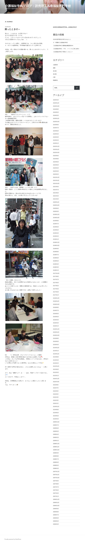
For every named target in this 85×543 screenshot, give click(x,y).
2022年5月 (56, 165)
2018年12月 (56, 242)
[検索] (77, 88)
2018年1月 (56, 270)
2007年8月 (56, 484)
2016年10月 (56, 304)
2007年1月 (56, 496)
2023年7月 (56, 127)
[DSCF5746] (24, 351)
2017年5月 (56, 285)
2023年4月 (56, 134)
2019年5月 (56, 230)
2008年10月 (56, 449)
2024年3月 (56, 115)
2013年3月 (56, 360)
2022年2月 (56, 174)
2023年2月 (56, 140)
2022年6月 (56, 162)
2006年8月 (56, 511)
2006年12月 (56, 499)
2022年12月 (56, 146)
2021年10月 (56, 183)
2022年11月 (56, 149)
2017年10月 (56, 273)
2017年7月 (56, 279)
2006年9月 (56, 508)
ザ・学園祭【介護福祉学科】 (60, 42)
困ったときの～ (12, 29)
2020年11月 (56, 202)
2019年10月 (56, 217)
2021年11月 (56, 180)
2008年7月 (56, 459)
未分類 (55, 71)
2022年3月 (56, 171)
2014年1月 (56, 350)
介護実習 (55, 64)
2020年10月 (56, 205)
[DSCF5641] (24, 247)
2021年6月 (56, 192)
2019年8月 (56, 220)
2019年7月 (56, 223)
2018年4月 (56, 264)
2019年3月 (56, 233)
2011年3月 (56, 400)
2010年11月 (56, 406)
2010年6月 (56, 412)
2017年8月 (56, 276)
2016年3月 (56, 323)
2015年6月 (56, 341)
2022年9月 (56, 155)
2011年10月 (56, 381)
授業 (54, 68)
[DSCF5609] (24, 155)
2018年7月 (56, 254)
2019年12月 (56, 214)
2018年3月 (56, 267)
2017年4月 (56, 288)
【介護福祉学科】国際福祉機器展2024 (63, 45)
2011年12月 (56, 378)
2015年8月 (56, 338)
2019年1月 (56, 239)
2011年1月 (56, 403)
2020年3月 (56, 211)
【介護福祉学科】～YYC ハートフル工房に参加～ (66, 48)
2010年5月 (56, 415)
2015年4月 (56, 344)
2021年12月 (56, 177)
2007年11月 (56, 474)
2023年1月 (56, 143)
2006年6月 (56, 518)
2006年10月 (56, 505)
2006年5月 (56, 521)
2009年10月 (56, 422)
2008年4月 (56, 468)
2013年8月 (56, 357)
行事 (54, 77)
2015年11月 (56, 332)
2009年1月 (56, 440)
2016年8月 (56, 307)
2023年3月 (56, 137)
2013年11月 (56, 353)
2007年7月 (56, 487)
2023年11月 (56, 118)
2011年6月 (56, 391)
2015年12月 (56, 329)
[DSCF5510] (24, 112)
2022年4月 (56, 168)
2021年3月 (56, 199)
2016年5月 (56, 316)
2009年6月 (56, 428)
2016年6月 (56, 313)
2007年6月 (56, 490)
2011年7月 (56, 388)
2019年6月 (56, 227)
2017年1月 (56, 295)
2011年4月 (56, 397)
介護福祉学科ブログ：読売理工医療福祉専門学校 (38, 6)
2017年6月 (56, 282)
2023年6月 (56, 131)
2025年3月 (56, 100)
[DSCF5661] (24, 278)
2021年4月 (56, 196)
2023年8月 (56, 124)
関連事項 (55, 80)
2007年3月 (56, 493)
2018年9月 (56, 248)
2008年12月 (56, 443)
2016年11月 (56, 301)
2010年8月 (56, 409)
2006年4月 (56, 524)
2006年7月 (56, 515)
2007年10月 (56, 477)
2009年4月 (56, 434)
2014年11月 (56, 347)
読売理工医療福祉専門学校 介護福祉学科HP (65, 27)
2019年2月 (56, 236)
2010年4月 (56, 419)
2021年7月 (56, 189)
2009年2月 (56, 437)
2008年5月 (56, 465)
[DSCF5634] (24, 185)
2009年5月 (56, 431)
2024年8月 (56, 109)
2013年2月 (56, 363)
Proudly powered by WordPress (12, 539)
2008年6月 (56, 462)
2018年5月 (56, 261)
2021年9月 (56, 186)
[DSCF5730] (24, 320)
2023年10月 (56, 121)
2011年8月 (56, 384)
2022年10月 (56, 152)
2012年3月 (56, 372)
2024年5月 (56, 112)
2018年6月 (56, 257)
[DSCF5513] (24, 82)
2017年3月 (56, 292)
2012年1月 (56, 375)
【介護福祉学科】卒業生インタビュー (63, 51)
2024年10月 (56, 106)
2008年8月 (56, 456)
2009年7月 (56, 425)
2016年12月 (56, 298)
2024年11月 (56, 103)
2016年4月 (56, 319)
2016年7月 (56, 310)
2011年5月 (56, 394)
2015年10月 (56, 335)
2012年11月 (56, 366)
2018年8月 (56, 251)
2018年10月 (56, 245)
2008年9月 (56, 453)
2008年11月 (56, 446)
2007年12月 (56, 471)
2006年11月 (56, 502)
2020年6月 (56, 208)
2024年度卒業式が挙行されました (62, 39)
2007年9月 (56, 480)
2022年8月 (56, 158)
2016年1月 (56, 326)
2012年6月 (56, 369)
